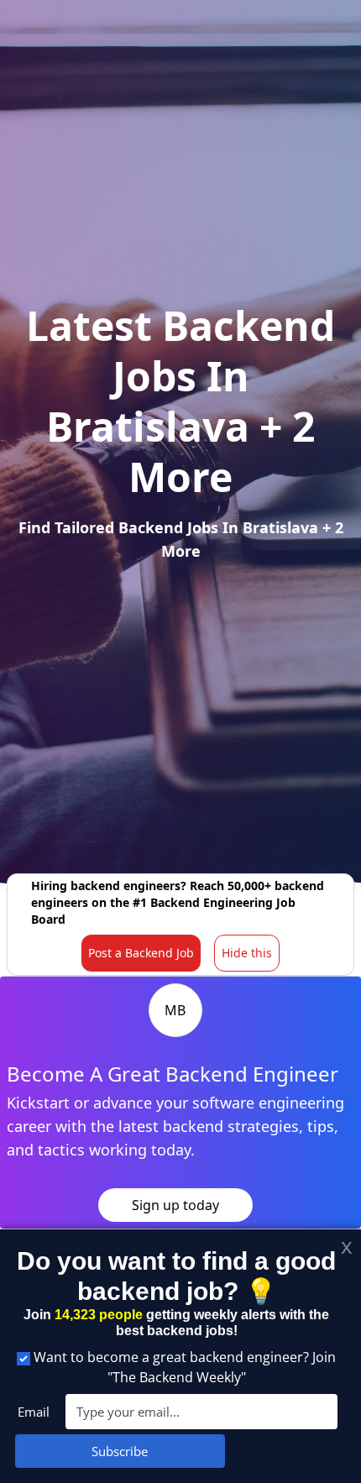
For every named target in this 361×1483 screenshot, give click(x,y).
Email (34, 1411)
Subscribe (120, 1451)
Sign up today (175, 1205)
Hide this (247, 953)
